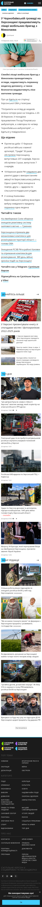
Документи (27, 849)
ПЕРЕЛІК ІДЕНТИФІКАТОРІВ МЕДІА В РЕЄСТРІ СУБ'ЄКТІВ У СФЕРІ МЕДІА (29, 858)
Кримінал (5, 785)
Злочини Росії (7, 821)
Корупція (26, 781)
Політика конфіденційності (9, 850)
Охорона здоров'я (8, 13)
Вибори (4, 792)
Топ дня (25, 828)
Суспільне (10, 35)
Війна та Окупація (23, 13)
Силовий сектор (8, 813)
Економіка (6, 789)
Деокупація (6, 770)
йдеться (13, 99)
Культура (26, 785)
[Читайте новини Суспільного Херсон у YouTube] (11, 876)
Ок (21, 902)
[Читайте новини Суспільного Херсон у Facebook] (3, 876)
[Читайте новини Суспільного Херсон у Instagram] (7, 876)
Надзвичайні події (30, 792)
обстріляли (10, 154)
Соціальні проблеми (31, 821)
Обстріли (26, 770)
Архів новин (27, 839)
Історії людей (28, 813)
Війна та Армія (28, 824)
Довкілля (5, 796)
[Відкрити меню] (40, 3)
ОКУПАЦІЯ (5, 767)
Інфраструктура (29, 800)
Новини (4, 761)
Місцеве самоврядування (29, 809)
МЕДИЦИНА (12, 10)
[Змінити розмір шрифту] (40, 41)
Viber (6, 280)
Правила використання (28, 844)
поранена (9, 207)
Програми (5, 854)
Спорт (3, 824)
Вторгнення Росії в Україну (27, 10)
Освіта (25, 789)
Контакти (5, 839)
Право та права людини (8, 809)
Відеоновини (7, 828)
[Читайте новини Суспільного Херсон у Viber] (15, 876)
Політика (5, 817)
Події (3, 781)
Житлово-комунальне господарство (7, 802)
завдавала (31, 171)
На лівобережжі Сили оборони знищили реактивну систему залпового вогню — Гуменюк (17, 222)
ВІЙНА (4, 10)
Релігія (25, 817)
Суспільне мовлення (10, 843)
